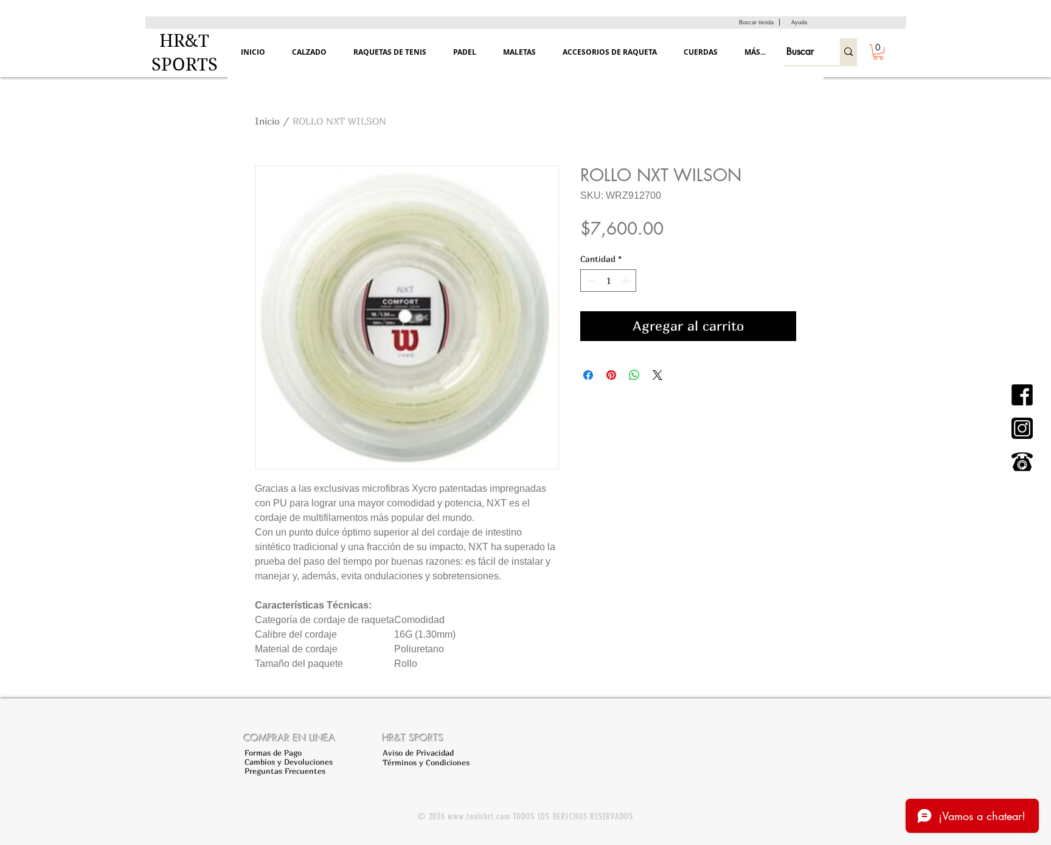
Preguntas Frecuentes (285, 771)
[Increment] (626, 280)
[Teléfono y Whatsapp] (1022, 461)
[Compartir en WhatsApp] (634, 375)
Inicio (267, 121)
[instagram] (1022, 428)
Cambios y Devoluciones (289, 762)
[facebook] (1022, 394)
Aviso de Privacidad (418, 752)
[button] (878, 52)
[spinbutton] (608, 280)
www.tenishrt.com (479, 816)
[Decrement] (589, 280)
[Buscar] (848, 51)
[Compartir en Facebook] (588, 375)
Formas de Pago (273, 752)
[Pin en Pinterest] (611, 375)
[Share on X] (657, 375)
